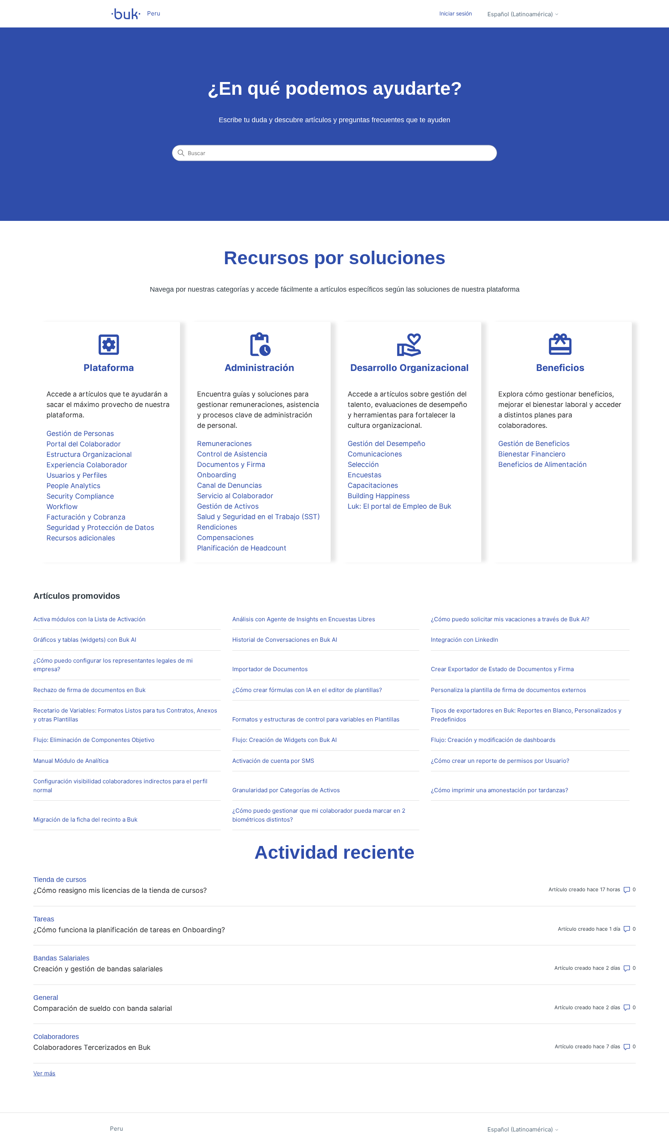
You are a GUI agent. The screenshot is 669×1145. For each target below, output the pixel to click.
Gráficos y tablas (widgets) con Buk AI (84, 639)
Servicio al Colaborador (235, 496)
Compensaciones (225, 537)
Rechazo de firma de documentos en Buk (89, 690)
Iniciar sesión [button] (455, 13)
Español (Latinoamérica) (520, 14)
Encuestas (364, 475)
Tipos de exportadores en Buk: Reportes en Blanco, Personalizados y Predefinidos (526, 715)
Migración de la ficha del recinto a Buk (85, 819)
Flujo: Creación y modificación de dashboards (493, 739)
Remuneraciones (224, 443)
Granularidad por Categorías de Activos (286, 790)
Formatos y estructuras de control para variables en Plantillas (316, 719)
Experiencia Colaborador (86, 465)
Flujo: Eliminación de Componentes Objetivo (93, 739)
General (45, 997)
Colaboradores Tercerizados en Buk (92, 1047)
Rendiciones (217, 527)
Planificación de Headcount (241, 548)
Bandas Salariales (61, 958)
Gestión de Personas (80, 433)
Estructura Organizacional (89, 454)
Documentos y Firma (231, 464)
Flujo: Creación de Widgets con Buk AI (284, 739)
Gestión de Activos (228, 506)
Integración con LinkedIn (464, 639)
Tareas (43, 919)
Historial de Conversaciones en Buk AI (284, 639)
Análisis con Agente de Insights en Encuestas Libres (303, 619)
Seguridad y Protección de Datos (100, 527)
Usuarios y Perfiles (76, 475)
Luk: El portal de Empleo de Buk (399, 506)
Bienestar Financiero (532, 454)
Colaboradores (56, 1037)
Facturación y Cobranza (85, 517)
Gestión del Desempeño (386, 443)
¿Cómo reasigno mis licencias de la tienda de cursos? (120, 890)
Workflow (62, 506)
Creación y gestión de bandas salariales (98, 969)
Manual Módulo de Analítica (70, 760)
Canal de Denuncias (229, 485)
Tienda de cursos (59, 880)
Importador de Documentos (270, 669)
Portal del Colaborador (83, 444)
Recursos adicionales (80, 538)
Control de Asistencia (232, 454)
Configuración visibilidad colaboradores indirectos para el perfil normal (120, 786)
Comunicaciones (375, 454)
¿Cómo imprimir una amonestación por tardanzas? (499, 790)
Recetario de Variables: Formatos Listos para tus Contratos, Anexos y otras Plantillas (125, 715)
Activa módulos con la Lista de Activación (89, 619)
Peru (116, 1128)
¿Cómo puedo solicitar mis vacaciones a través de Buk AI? (510, 619)
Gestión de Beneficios (534, 443)
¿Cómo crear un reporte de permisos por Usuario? (500, 760)
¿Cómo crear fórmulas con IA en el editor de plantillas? (307, 690)
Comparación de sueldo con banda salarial (102, 1008)
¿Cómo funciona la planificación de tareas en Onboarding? (129, 930)
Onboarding (216, 475)
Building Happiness (379, 496)
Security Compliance (80, 496)
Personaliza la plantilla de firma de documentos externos (508, 690)
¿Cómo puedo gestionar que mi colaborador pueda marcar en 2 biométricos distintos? (318, 815)
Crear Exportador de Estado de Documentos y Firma (502, 669)
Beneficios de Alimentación (542, 464)
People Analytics (73, 486)
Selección (363, 464)
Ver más (44, 1073)
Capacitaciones (373, 485)
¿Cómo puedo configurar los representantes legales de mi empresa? (113, 665)
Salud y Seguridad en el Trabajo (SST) (258, 517)
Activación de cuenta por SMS (273, 760)
